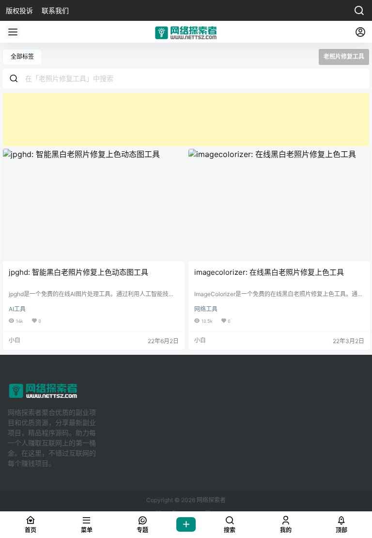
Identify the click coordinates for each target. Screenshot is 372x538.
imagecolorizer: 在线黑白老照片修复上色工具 (269, 272)
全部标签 (22, 56)
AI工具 (17, 309)
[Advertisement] (186, 119)
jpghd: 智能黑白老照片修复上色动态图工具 (78, 272)
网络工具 (205, 309)
